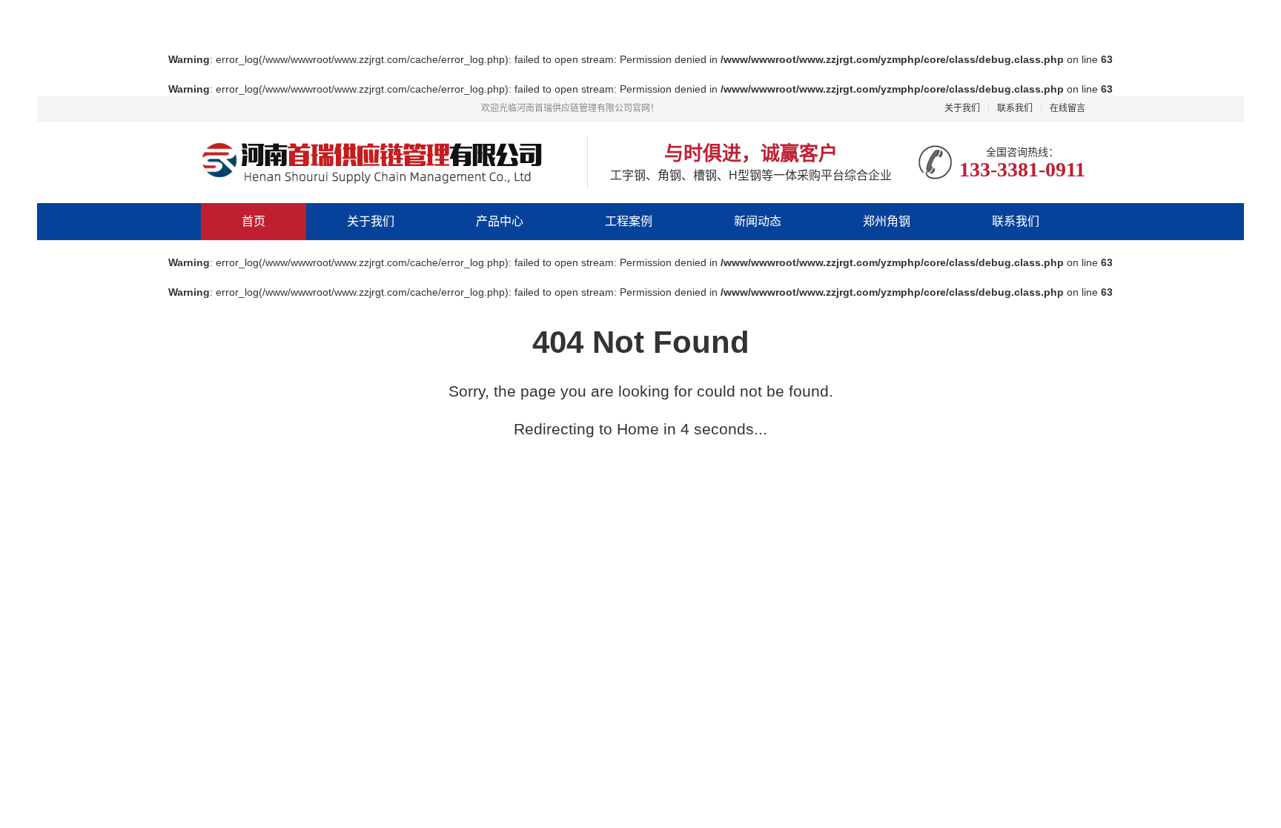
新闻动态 (757, 221)
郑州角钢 (886, 221)
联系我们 (1015, 108)
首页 (253, 221)
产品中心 (499, 221)
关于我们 (962, 108)
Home (638, 428)
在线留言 (1067, 108)
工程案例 (628, 221)
